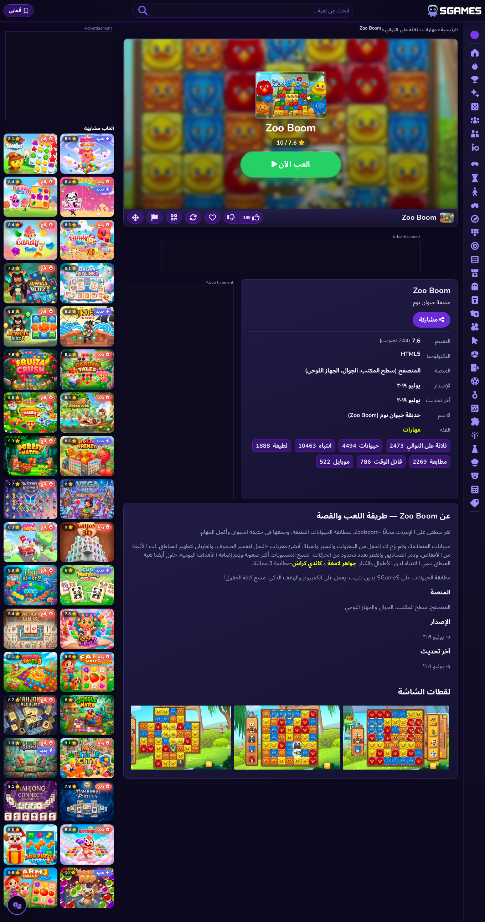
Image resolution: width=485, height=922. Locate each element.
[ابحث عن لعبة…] (143, 11)
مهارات (411, 430)
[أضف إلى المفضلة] (212, 218)
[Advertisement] (290, 256)
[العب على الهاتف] (174, 218)
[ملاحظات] (154, 218)
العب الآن (294, 164)
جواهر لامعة (341, 563)
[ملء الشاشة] (135, 218)
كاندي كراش (307, 563)
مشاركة (429, 320)
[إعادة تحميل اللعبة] (193, 218)
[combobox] (242, 11)
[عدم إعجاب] (230, 218)
